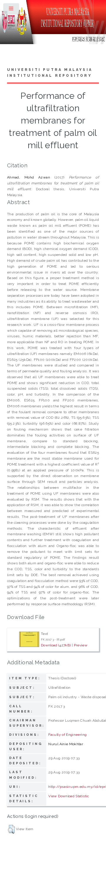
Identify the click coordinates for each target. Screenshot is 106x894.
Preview (81, 645)
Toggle (11, 10)
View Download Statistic (68, 796)
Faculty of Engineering (67, 735)
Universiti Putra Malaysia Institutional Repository (49, 73)
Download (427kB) (56, 645)
